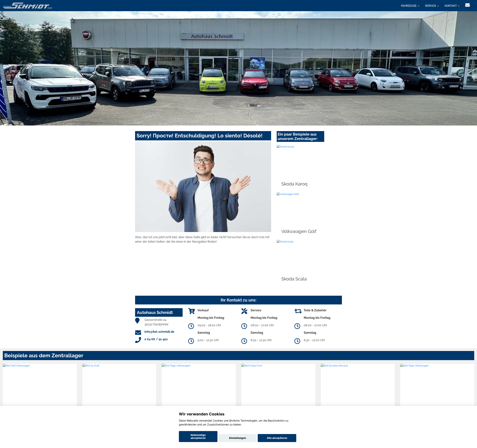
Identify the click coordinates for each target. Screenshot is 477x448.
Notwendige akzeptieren (198, 436)
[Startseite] (27, 5)
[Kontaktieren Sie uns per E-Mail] (467, 5)
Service (430, 5)
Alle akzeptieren (277, 437)
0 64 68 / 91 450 (156, 339)
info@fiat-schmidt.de (159, 331)
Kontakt (451, 5)
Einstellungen (237, 437)
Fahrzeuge (409, 5)
